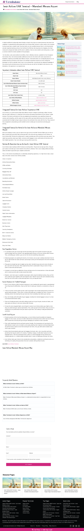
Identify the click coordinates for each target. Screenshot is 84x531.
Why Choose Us (52, 526)
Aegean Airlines (26, 503)
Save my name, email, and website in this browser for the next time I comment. (23, 459)
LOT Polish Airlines (26, 506)
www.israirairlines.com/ (41, 97)
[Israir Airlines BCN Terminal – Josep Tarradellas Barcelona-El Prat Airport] (61, 48)
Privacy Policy (45, 526)
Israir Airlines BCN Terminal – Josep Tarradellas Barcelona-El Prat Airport (12, 491)
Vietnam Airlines (26, 513)
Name (7, 447)
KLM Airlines (25, 505)
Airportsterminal (69, 2)
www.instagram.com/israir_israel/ (41, 105)
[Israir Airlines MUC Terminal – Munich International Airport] (61, 73)
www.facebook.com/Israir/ (41, 100)
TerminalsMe (7, 9)
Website (31, 453)
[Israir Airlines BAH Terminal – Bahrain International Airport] (61, 67)
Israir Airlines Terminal (13, 344)
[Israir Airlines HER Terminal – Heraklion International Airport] (61, 54)
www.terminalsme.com (11, 525)
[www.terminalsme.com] (11, 1)
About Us (32, 526)
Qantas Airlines (26, 508)
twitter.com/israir (41, 102)
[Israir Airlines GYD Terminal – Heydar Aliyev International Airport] (61, 61)
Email (7, 453)
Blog (78, 2)
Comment (8, 436)
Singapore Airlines (26, 509)
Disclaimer (38, 526)
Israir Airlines (13, 9)
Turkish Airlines (26, 511)
